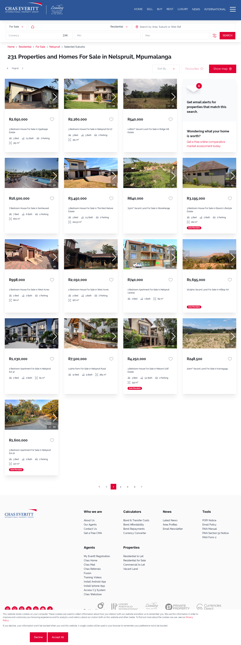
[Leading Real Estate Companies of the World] (57, 9)
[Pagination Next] (141, 486)
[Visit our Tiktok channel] (50, 609)
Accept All (58, 637)
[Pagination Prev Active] (7, 68)
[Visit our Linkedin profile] (14, 609)
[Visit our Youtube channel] (36, 609)
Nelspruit (54, 46)
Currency (14, 35)
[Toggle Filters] (214, 35)
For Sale (40, 46)
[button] (54, 97)
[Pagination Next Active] (22, 68)
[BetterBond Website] (94, 607)
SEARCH (227, 35)
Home (11, 46)
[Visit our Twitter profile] (29, 609)
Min (79, 35)
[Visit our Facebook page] (7, 609)
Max (147, 35)
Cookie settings (16, 637)
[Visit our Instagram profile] (22, 609)
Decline (38, 637)
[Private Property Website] (177, 607)
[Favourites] (52, 119)
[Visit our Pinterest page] (43, 609)
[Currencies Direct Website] (209, 607)
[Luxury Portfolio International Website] (125, 607)
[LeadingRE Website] (151, 607)
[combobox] (153, 26)
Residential (25, 46)
